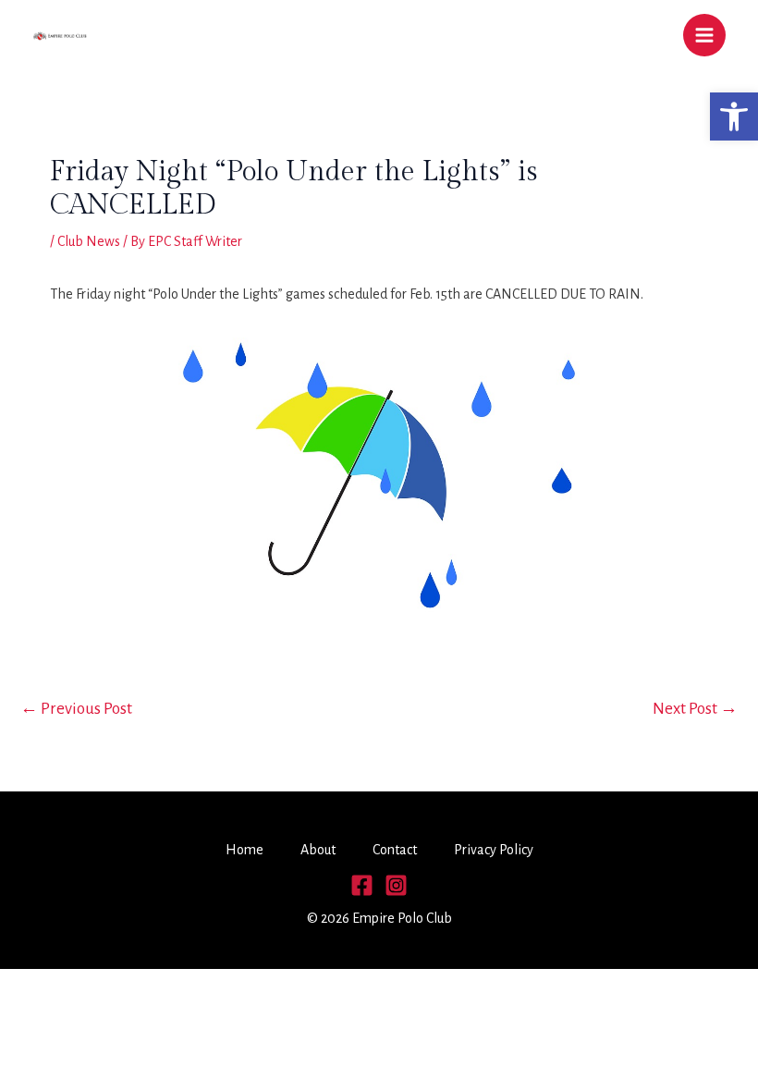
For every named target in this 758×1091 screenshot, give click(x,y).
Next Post (695, 708)
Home (244, 849)
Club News (88, 241)
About (318, 849)
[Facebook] (361, 885)
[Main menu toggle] (704, 35)
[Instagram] (396, 885)
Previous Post (76, 708)
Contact (395, 849)
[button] (734, 116)
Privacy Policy (493, 849)
